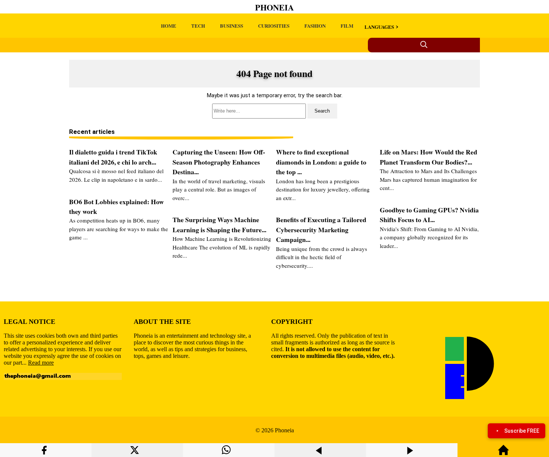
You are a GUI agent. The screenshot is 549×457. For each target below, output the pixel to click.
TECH (198, 25)
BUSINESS (231, 25)
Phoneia (274, 7)
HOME (168, 25)
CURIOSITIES (273, 25)
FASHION (315, 25)
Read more (41, 362)
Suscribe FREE (521, 431)
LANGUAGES (379, 26)
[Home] (503, 453)
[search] (274, 111)
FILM (347, 25)
